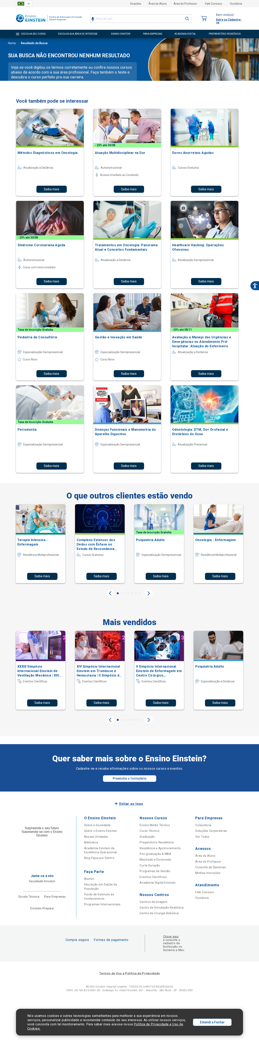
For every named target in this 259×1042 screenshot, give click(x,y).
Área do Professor (185, 3)
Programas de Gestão (155, 871)
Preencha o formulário (129, 778)
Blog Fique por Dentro (99, 858)
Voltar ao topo (131, 804)
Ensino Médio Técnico (155, 825)
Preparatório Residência (157, 842)
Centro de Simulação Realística (162, 907)
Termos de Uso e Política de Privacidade (129, 973)
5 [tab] (132, 593)
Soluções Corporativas (211, 830)
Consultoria (203, 825)
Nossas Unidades (96, 836)
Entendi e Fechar (212, 1022)
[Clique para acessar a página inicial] (49, 23)
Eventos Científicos (153, 877)
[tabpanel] (40, 543)
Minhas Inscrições (207, 873)
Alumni (89, 878)
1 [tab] (118, 593)
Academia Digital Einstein (158, 882)
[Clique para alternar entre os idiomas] (24, 4)
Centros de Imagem (153, 901)
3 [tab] (125, 593)
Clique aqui (171, 936)
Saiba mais (51, 189)
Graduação (147, 836)
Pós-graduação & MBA (155, 854)
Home (12, 43)
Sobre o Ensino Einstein (100, 830)
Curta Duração (150, 865)
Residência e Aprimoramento (160, 848)
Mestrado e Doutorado (155, 859)
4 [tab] (129, 593)
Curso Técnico (149, 830)
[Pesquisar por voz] (92, 19)
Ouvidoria (236, 3)
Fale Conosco (213, 3)
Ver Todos (202, 836)
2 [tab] (121, 593)
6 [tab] (136, 593)
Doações (135, 3)
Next (149, 593)
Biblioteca (91, 842)
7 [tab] (140, 593)
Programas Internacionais (102, 904)
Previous (110, 593)
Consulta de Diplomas (210, 867)
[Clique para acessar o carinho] (204, 18)
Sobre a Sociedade (97, 825)
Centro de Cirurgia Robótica (159, 913)
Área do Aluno (158, 3)
